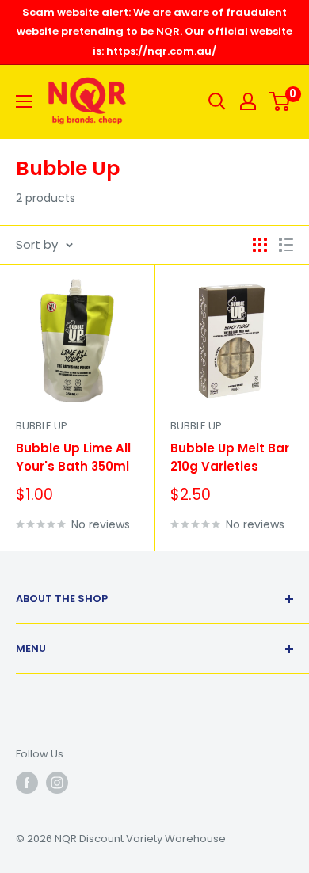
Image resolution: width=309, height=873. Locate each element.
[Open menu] (24, 101)
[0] (280, 101)
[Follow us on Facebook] (27, 783)
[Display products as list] (286, 245)
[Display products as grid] (260, 245)
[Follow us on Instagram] (57, 783)
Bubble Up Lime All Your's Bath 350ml (73, 457)
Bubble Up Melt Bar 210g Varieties (229, 457)
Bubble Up (41, 425)
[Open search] (217, 101)
